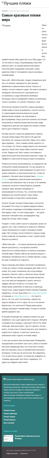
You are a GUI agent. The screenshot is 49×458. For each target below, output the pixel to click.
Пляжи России (9, 410)
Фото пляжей (9, 423)
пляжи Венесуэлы (21, 296)
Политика (23, 453)
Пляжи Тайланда (10, 413)
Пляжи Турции (9, 417)
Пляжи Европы (10, 420)
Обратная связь (12, 453)
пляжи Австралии (39, 293)
